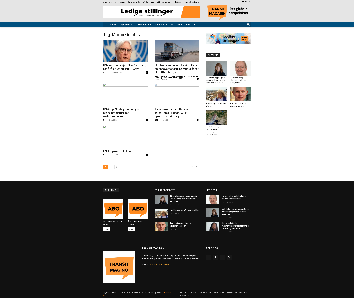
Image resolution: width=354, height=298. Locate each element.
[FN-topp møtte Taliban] (125, 137)
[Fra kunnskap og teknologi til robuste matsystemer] (240, 68)
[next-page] (116, 167)
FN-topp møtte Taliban (117, 151)
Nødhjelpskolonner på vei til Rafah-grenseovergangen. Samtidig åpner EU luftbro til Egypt (177, 69)
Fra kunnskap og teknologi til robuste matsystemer (238, 80)
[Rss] (249, 2)
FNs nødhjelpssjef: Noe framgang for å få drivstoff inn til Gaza (124, 67)
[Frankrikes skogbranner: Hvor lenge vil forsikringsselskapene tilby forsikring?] (216, 117)
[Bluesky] (243, 2)
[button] (248, 24)
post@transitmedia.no (160, 264)
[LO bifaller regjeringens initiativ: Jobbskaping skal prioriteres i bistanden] (216, 68)
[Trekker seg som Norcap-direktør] (216, 94)
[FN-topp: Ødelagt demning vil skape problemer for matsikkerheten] (125, 95)
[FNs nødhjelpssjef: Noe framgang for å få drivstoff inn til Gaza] (125, 51)
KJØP (107, 229)
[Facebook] (239, 2)
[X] (229, 257)
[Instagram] (246, 2)
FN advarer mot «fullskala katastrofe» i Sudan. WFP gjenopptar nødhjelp (171, 113)
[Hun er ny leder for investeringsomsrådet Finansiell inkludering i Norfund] (212, 226)
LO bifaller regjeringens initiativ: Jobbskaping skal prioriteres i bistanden (216, 80)
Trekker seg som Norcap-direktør (184, 210)
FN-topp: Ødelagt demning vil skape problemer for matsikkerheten (121, 113)
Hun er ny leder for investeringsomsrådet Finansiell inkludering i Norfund (235, 226)
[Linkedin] (222, 257)
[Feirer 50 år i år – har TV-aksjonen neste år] (240, 94)
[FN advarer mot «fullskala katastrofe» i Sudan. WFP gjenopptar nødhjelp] (177, 95)
